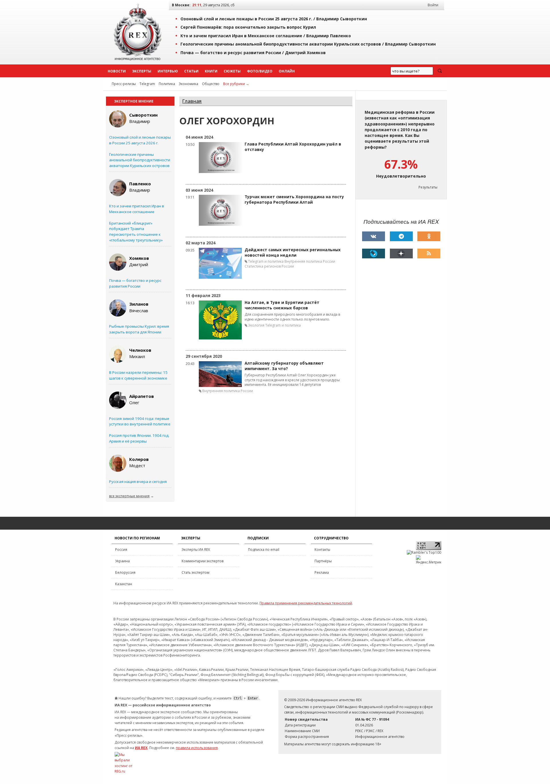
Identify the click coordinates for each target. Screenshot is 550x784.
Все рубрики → (236, 83)
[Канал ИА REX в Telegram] (401, 236)
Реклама (322, 572)
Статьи (191, 71)
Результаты (428, 187)
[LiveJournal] (373, 253)
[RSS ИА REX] (428, 253)
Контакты (322, 549)
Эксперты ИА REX (196, 549)
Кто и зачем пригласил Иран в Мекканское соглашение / (265, 35)
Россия (121, 549)
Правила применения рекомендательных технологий (306, 603)
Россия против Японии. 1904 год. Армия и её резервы (139, 438)
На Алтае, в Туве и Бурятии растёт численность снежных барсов (282, 305)
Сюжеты (232, 71)
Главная (192, 101)
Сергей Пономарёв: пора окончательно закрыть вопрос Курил (248, 27)
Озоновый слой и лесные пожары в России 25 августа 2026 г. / (273, 18)
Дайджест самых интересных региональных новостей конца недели (293, 252)
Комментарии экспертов (202, 561)
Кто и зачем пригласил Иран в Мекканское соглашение (136, 208)
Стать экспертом (195, 572)
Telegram (147, 83)
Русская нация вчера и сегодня (138, 481)
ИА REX (141, 747)
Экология (256, 325)
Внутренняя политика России (309, 261)
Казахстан (123, 583)
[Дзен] (401, 253)
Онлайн (287, 71)
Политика (167, 83)
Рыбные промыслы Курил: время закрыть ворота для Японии (139, 329)
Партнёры (323, 561)
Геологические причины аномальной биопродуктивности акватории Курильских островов (139, 160)
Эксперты (141, 71)
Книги (211, 71)
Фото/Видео (259, 71)
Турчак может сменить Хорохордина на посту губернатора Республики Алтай (294, 199)
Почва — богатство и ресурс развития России (135, 283)
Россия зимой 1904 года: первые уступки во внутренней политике (139, 421)
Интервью (168, 71)
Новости (117, 71)
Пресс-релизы (124, 83)
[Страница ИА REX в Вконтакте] (373, 236)
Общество (210, 83)
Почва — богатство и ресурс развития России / (253, 52)
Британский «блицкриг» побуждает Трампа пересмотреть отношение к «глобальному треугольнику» (136, 232)
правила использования (197, 747)
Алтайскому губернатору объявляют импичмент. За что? (284, 366)
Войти (433, 5)
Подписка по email (263, 549)
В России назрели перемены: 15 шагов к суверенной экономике (138, 375)
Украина (122, 561)
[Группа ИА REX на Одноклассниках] (428, 236)
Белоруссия (125, 572)
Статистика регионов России (269, 266)
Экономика (188, 83)
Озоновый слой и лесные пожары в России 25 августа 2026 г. (140, 140)
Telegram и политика (266, 261)
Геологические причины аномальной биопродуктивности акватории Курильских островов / (308, 44)
